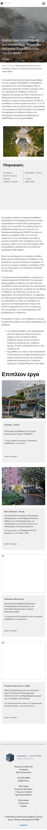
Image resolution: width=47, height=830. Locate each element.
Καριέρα (23, 806)
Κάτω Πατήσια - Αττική (14, 512)
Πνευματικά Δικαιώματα (23, 789)
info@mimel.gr (23, 781)
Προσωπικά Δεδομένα (23, 795)
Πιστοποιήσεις (23, 800)
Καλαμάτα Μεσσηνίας (14, 599)
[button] (43, 3)
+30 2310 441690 (23, 778)
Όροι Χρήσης (23, 786)
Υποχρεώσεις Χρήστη (23, 792)
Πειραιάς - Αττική (11, 425)
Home (4, 66)
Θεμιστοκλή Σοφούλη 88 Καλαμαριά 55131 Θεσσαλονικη (23, 769)
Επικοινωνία (23, 803)
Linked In (23, 825)
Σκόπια (5, 59)
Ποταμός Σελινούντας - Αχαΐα (17, 686)
